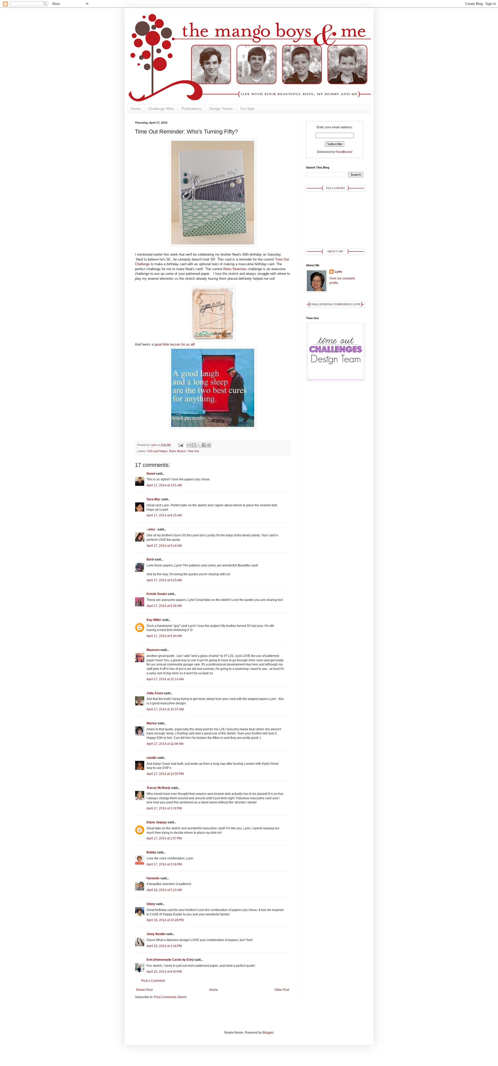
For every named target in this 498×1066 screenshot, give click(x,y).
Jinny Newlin (156, 934)
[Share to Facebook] (203, 445)
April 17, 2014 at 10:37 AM (165, 709)
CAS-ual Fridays (157, 451)
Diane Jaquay (157, 822)
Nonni (151, 473)
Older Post (281, 990)
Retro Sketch (177, 451)
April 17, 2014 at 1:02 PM (164, 808)
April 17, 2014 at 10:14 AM (165, 679)
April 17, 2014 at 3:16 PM (164, 864)
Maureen (153, 650)
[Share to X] (199, 445)
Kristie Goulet (157, 594)
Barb (150, 559)
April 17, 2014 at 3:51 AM (164, 485)
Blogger (267, 1032)
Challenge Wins (161, 109)
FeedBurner (344, 152)
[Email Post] (180, 444)
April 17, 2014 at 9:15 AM (164, 580)
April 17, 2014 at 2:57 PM (164, 838)
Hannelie (153, 878)
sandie (151, 758)
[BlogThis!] (194, 445)
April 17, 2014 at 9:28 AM (164, 606)
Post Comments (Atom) (170, 997)
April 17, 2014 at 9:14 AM (164, 546)
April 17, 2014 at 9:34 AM (164, 636)
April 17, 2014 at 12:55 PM (165, 774)
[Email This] (189, 445)
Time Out (193, 451)
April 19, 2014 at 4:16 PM (164, 946)
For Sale (247, 109)
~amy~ (152, 529)
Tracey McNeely (158, 788)
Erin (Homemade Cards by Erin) (170, 960)
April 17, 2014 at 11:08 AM (165, 744)
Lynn (338, 271)
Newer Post (144, 990)
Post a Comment (153, 981)
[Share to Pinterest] (208, 445)
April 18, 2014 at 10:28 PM (165, 920)
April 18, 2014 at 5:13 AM (164, 890)
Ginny (151, 904)
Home (136, 109)
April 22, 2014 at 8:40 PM (164, 971)
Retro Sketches (235, 269)
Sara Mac (154, 499)
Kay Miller (154, 620)
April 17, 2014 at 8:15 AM (164, 515)
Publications (192, 109)
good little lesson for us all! (175, 344)
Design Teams (221, 109)
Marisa (152, 723)
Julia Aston (155, 693)
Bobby (151, 852)
